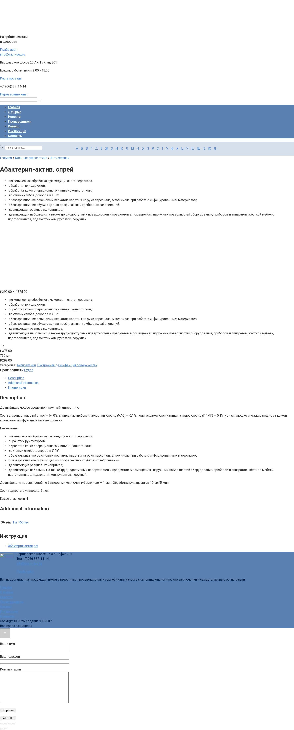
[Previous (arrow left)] (1, 728)
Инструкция (17, 387)
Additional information (23, 383)
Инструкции (17, 131)
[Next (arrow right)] (5, 728)
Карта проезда (11, 78)
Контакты (15, 136)
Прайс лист (8, 50)
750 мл (23, 522)
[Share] (5, 723)
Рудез (28, 370)
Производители (19, 121)
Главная (14, 107)
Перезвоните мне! (14, 94)
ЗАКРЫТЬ (8, 718)
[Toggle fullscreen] (9, 723)
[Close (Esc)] (1, 723)
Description (16, 378)
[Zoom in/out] (13, 723)
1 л (14, 522)
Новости (14, 117)
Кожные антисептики (31, 158)
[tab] (151, 378)
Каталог (14, 126)
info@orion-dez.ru (12, 54)
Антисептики (59, 158)
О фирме (14, 112)
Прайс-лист (25, 571)
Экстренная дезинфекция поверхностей (67, 365)
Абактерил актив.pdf (23, 546)
